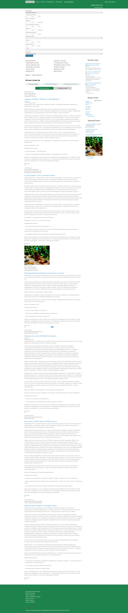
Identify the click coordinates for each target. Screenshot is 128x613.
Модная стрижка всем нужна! (93, 63)
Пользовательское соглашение (61, 610)
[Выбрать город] (88, 2)
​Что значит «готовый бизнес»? (93, 71)
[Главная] (27, 75)
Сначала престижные (70, 84)
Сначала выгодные (51, 84)
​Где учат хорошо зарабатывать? (93, 83)
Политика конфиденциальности (33, 610)
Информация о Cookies (48, 610)
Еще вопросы (98, 100)
